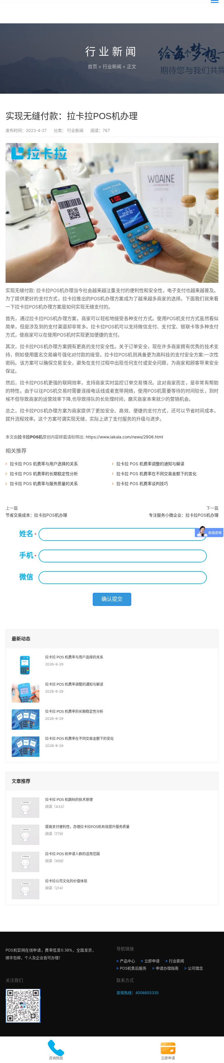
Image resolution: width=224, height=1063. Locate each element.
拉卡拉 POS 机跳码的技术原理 (69, 800)
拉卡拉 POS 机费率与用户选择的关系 (44, 463)
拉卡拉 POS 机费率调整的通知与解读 (150, 463)
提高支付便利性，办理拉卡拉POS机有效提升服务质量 (87, 827)
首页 (92, 66)
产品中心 (127, 961)
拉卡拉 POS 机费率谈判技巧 (142, 483)
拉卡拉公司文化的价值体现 (66, 881)
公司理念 (195, 968)
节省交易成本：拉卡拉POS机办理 (36, 515)
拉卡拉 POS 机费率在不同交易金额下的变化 (156, 473)
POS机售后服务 (133, 968)
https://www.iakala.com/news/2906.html (124, 436)
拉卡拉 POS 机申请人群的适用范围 (72, 854)
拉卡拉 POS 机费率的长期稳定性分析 (44, 473)
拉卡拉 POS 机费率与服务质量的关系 (44, 483)
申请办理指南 (167, 968)
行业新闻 (112, 66)
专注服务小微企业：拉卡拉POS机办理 (183, 515)
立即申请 (152, 961)
